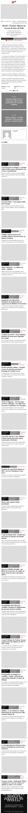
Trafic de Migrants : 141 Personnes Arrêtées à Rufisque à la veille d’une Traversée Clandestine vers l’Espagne (13, 403)
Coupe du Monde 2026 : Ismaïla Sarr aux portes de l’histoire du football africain (13, 536)
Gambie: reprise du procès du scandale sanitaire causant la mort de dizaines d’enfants (13, 236)
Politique (11, 164)
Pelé (15, 88)
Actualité (17, 38)
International (12, 742)
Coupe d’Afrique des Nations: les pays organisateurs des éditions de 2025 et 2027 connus (13, 641)
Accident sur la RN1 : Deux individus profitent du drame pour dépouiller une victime (13, 336)
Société (11, 297)
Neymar (22, 86)
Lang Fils (19, 40)
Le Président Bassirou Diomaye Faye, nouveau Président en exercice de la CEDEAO (13, 747)
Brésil (19, 86)
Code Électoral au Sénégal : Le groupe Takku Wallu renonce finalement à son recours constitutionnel (13, 169)
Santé (11, 708)
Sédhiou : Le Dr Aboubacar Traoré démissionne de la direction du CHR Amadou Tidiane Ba (13, 712)
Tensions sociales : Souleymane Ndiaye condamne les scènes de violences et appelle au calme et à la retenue (13, 782)
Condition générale (10, 806)
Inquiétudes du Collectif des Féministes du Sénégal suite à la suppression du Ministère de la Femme (13, 301)
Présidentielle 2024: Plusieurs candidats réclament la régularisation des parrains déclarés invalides (13, 607)
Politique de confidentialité (14, 805)
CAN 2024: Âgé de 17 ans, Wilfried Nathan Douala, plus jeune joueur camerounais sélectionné (12, 438)
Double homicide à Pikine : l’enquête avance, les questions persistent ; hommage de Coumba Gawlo (13, 369)
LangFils (22, 364)
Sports (11, 199)
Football (23, 38)
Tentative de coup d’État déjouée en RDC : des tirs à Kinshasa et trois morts (12, 471)
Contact (21, 806)
